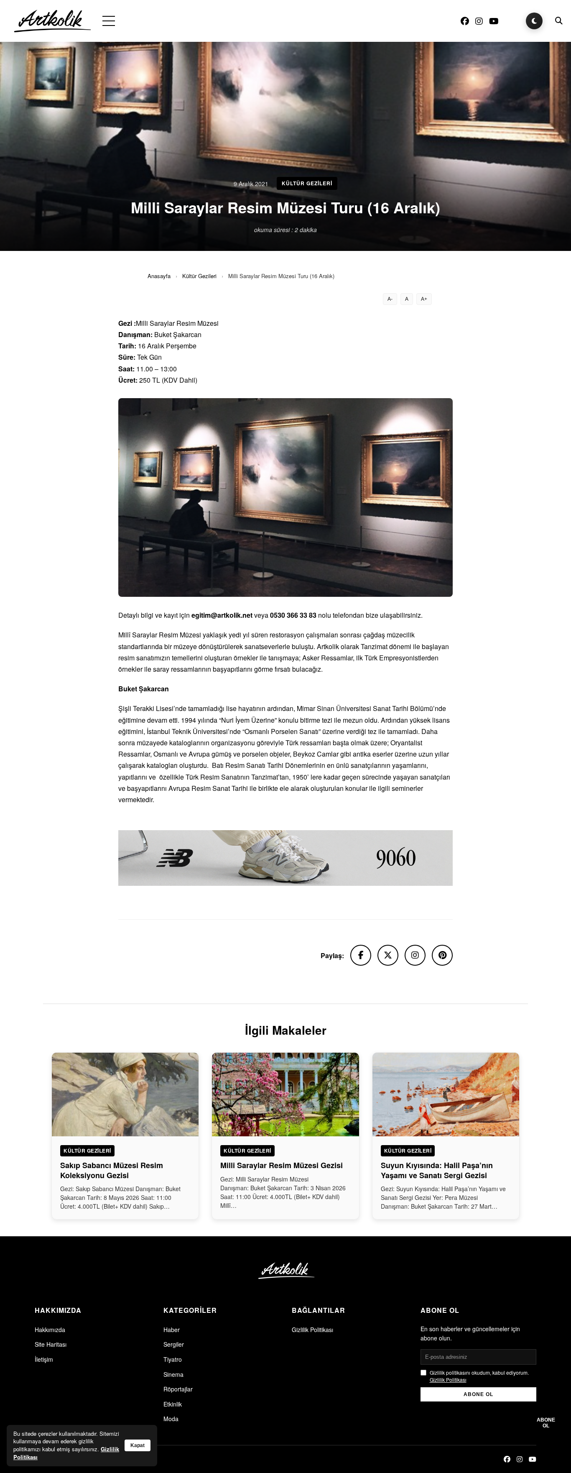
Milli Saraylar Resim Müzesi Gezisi (281, 1165)
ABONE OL (478, 1394)
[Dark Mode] (534, 21)
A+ (424, 299)
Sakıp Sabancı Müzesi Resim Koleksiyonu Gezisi (111, 1170)
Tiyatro (172, 1359)
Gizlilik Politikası (312, 1329)
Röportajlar (178, 1389)
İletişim (44, 1359)
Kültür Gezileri (199, 276)
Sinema (173, 1374)
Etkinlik (172, 1404)
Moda (170, 1418)
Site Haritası (50, 1344)
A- (390, 299)
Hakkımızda (50, 1329)
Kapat (137, 1445)
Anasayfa (159, 276)
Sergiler (173, 1344)
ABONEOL (546, 1423)
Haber (171, 1329)
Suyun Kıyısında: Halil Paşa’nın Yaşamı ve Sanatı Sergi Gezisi (437, 1170)
